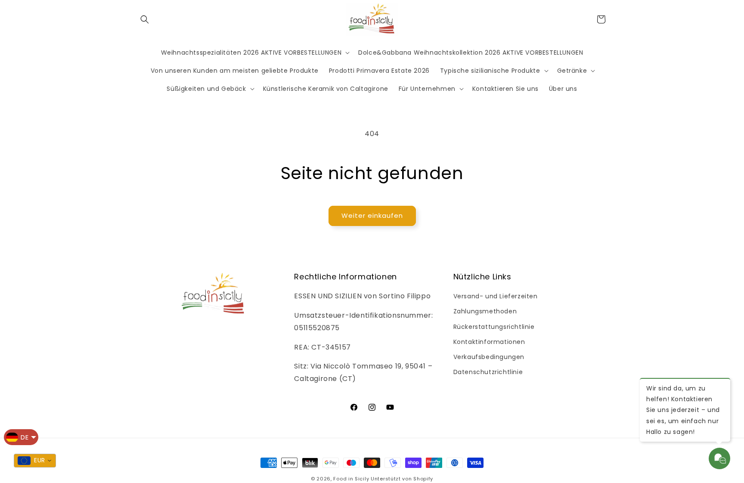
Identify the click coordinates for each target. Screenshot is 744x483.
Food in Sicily (351, 478)
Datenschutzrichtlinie (488, 372)
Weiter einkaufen (372, 215)
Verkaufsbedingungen (488, 357)
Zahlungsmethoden (485, 311)
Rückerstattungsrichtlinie (494, 326)
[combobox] (35, 461)
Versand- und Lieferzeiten (495, 296)
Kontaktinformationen (489, 341)
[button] (144, 19)
